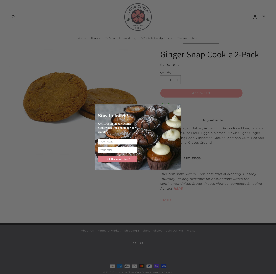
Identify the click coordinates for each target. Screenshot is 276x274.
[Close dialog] (178, 107)
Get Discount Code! (118, 159)
